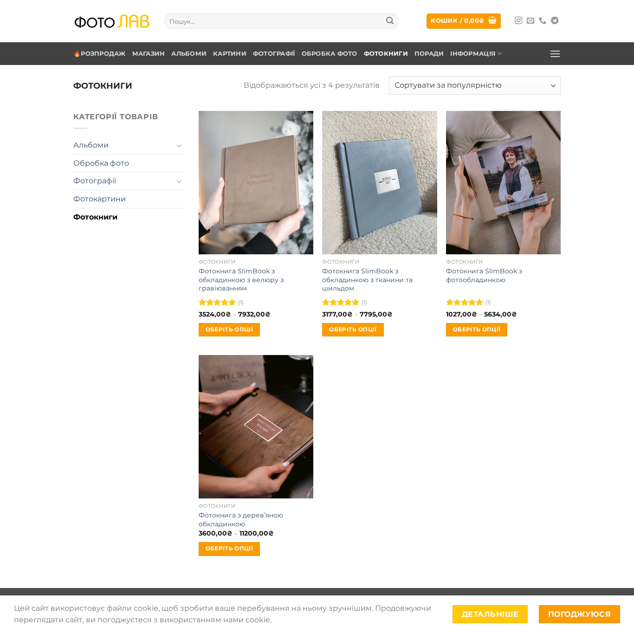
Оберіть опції (229, 329)
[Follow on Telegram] (554, 21)
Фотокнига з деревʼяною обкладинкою (241, 519)
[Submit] (390, 21)
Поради (429, 53)
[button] (464, 21)
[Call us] (542, 21)
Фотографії (274, 53)
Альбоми (189, 53)
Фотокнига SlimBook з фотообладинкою (484, 275)
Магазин (148, 53)
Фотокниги (386, 53)
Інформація (473, 53)
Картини (229, 53)
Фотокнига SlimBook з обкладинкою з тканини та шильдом (367, 279)
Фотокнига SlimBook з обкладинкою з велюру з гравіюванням (241, 279)
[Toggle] (179, 145)
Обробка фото (329, 53)
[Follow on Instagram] (518, 21)
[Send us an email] (530, 21)
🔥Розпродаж (99, 53)
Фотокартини (99, 198)
